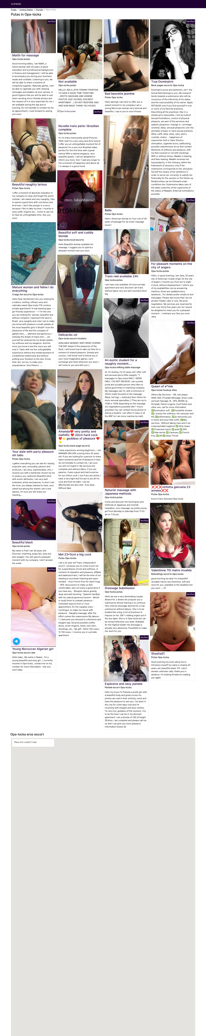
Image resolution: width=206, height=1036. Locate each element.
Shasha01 (158, 653)
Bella (108, 210)
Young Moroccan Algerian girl (32, 649)
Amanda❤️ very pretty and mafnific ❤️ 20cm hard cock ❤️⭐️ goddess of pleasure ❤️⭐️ (79, 437)
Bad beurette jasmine (119, 93)
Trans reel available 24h (121, 276)
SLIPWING (16, 4)
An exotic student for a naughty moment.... (121, 361)
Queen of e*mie (162, 386)
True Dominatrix (162, 81)
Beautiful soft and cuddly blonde (75, 234)
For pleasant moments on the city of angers (171, 265)
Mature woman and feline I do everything (33, 288)
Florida (39, 9)
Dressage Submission (120, 588)
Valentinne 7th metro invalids (171, 570)
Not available (67, 81)
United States (26, 9)
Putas (14, 9)
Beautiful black (22, 542)
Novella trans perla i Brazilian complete (78, 127)
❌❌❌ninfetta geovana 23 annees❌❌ (170, 488)
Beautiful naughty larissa (29, 184)
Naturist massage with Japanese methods (120, 491)
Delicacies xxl (67, 334)
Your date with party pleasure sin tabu (33, 453)
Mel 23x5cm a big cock (74, 554)
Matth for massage (25, 55)
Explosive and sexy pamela (123, 684)
